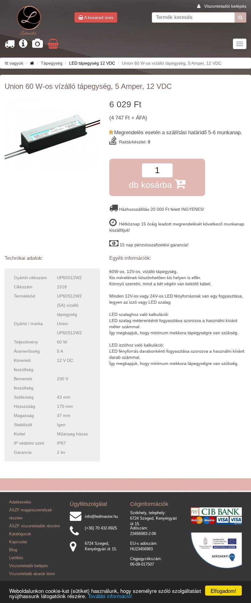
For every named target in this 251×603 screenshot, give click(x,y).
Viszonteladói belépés (225, 6)
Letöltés (16, 558)
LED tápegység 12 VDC (92, 63)
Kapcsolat (18, 542)
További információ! (110, 596)
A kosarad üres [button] (98, 17)
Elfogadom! (223, 590)
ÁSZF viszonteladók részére (34, 526)
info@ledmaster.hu (101, 516)
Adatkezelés (20, 502)
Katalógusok (20, 534)
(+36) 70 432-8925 (101, 528)
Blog (13, 550)
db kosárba (151, 185)
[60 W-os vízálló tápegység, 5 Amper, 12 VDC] (52, 135)
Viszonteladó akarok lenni (32, 574)
